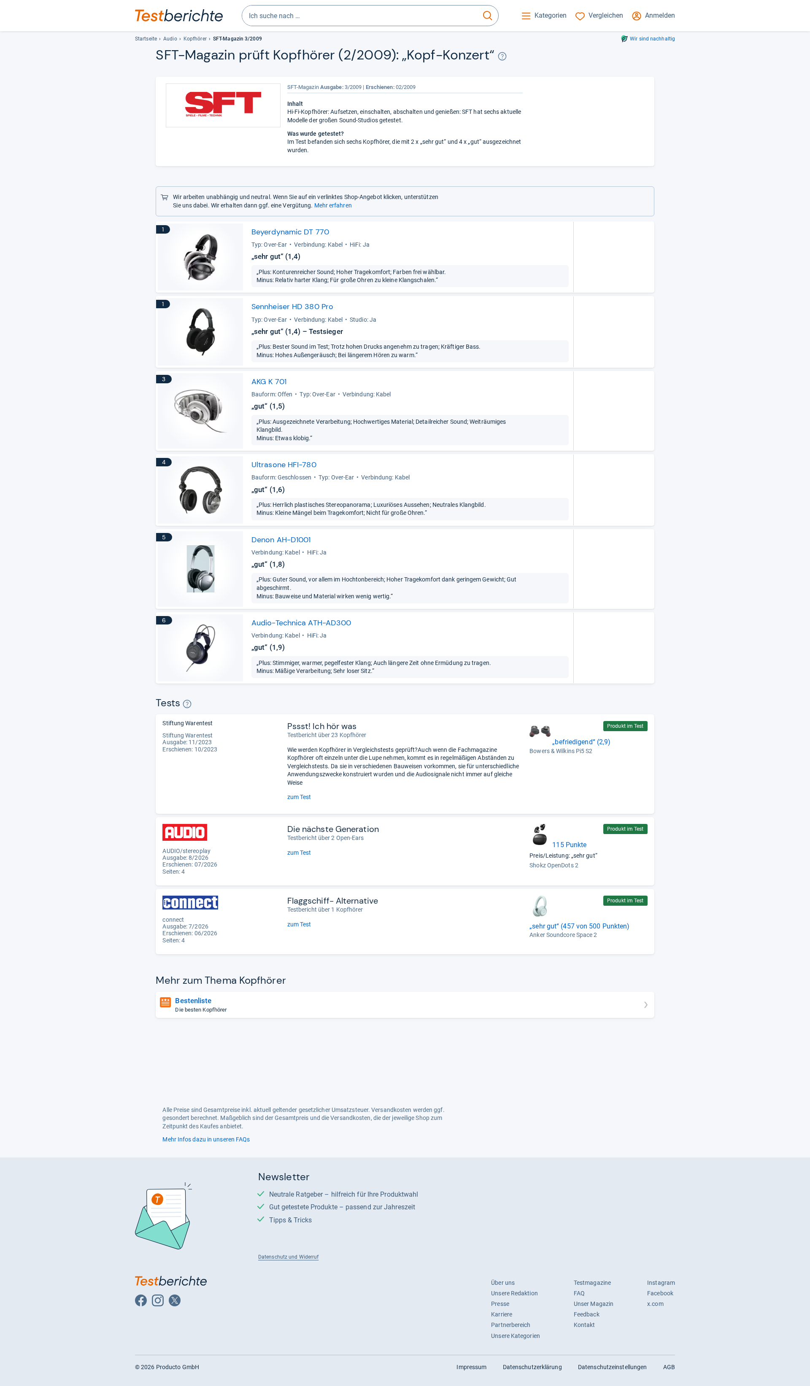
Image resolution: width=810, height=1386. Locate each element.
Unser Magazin (593, 1303)
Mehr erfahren (333, 205)
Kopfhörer (195, 39)
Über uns (503, 1282)
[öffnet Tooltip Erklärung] (502, 56)
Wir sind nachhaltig (652, 39)
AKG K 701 (268, 382)
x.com (655, 1303)
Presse (500, 1303)
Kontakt (584, 1324)
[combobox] (359, 15)
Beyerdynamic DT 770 (290, 232)
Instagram (661, 1282)
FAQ (579, 1293)
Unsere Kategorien (515, 1335)
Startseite (146, 39)
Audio (170, 39)
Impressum (471, 1367)
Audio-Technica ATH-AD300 (301, 623)
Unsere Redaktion (514, 1293)
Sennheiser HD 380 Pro (292, 306)
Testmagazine (592, 1282)
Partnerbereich (510, 1324)
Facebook (660, 1293)
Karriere (501, 1314)
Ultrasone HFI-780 (283, 465)
